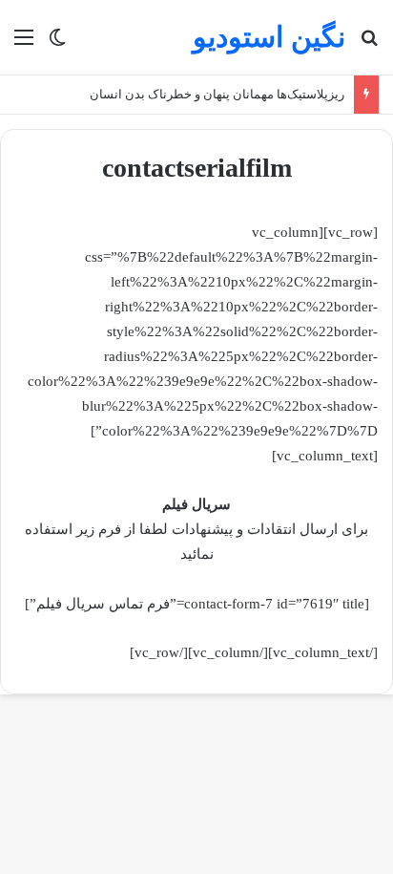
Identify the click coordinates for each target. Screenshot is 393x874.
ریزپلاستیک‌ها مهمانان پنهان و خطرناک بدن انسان (217, 94)
